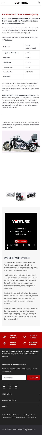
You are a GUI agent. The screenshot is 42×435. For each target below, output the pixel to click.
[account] (39, 3)
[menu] (3, 3)
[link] (4, 386)
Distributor (8, 40)
